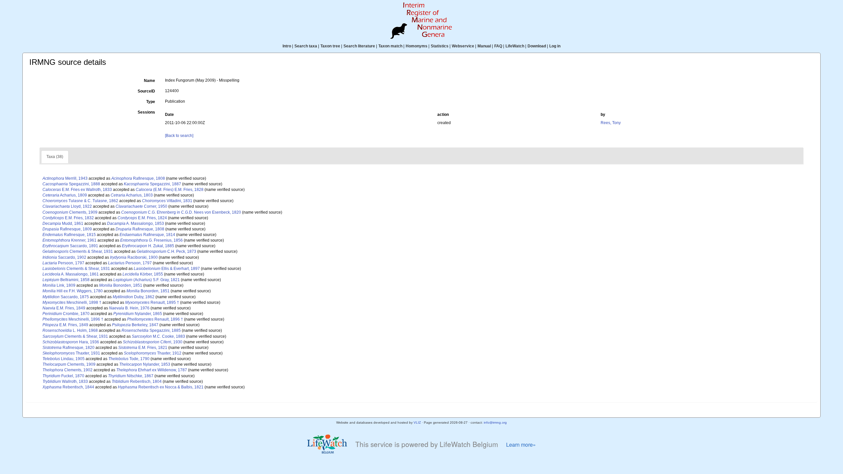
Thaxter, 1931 (71, 353)
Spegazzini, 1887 (152, 184)
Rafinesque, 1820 (68, 347)
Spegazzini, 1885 (151, 330)
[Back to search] (179, 135)
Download (537, 46)
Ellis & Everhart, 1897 (167, 268)
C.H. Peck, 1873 (166, 251)
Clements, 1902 (67, 370)
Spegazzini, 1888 (71, 184)
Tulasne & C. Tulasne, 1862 (80, 200)
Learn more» (521, 444)
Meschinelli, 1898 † (71, 302)
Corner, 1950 (141, 206)
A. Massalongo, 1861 (70, 274)
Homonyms (416, 46)
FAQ (498, 46)
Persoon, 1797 (63, 263)
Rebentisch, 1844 (68, 387)
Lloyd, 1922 (67, 206)
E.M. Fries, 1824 (142, 218)
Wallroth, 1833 (65, 381)
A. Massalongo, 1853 (135, 223)
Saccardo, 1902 (64, 257)
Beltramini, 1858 (66, 279)
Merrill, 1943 (65, 178)
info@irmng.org (495, 422)
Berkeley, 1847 (135, 325)
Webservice (463, 46)
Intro (287, 46)
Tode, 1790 (129, 358)
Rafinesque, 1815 (69, 234)
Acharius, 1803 (132, 195)
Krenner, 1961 (69, 240)
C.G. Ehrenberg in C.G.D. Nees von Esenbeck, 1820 (181, 212)
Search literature (359, 46)
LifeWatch (514, 46)
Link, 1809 (58, 285)
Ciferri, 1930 (152, 342)
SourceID (146, 91)
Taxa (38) (54, 156)
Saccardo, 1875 (65, 297)
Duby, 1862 (133, 297)
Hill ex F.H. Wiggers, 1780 (72, 291)
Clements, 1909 (69, 212)
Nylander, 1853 (144, 364)
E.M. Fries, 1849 (63, 308)
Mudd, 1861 (62, 223)
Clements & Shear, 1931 (77, 251)
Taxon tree (330, 46)
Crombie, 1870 (66, 313)
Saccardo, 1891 (70, 246)
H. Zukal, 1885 (148, 246)
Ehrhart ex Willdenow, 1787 (151, 370)
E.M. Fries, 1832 (68, 218)
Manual (484, 46)
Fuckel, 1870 (63, 376)
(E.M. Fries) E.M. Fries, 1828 (170, 189)
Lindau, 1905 (63, 358)
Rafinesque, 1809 (67, 229)
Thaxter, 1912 (152, 353)
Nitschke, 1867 (130, 376)
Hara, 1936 (70, 342)
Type (150, 101)
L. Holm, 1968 (70, 330)
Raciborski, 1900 (134, 257)
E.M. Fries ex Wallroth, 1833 (77, 189)
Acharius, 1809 (64, 195)
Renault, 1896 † (155, 319)
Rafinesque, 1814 (147, 234)
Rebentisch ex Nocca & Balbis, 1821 (161, 387)
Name (149, 80)
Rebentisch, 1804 (137, 381)
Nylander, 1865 (137, 313)
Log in (554, 46)
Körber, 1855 (142, 274)
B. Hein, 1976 (129, 308)
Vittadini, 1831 (167, 200)
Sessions (146, 112)
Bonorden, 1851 (120, 285)
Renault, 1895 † (152, 302)
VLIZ (417, 422)
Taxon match (390, 46)
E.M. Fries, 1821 (142, 347)
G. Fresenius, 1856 (151, 240)
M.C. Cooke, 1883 (158, 336)
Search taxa (305, 46)
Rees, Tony (611, 122)
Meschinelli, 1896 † (72, 319)
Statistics (440, 46)
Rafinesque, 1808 (138, 178)
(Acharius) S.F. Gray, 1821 (146, 279)
